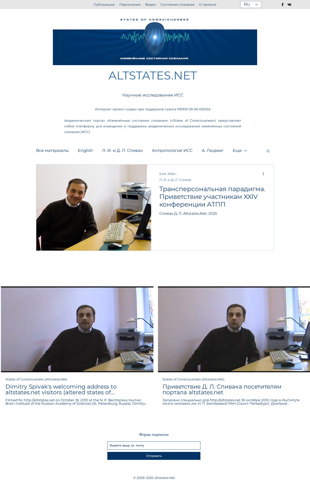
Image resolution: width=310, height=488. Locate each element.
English (85, 150)
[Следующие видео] (304, 328)
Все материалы (52, 150)
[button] (268, 151)
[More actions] (265, 174)
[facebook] (282, 4)
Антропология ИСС (172, 150)
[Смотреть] (77, 329)
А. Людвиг (213, 150)
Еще (237, 150)
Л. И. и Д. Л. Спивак (122, 150)
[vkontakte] (289, 4)
